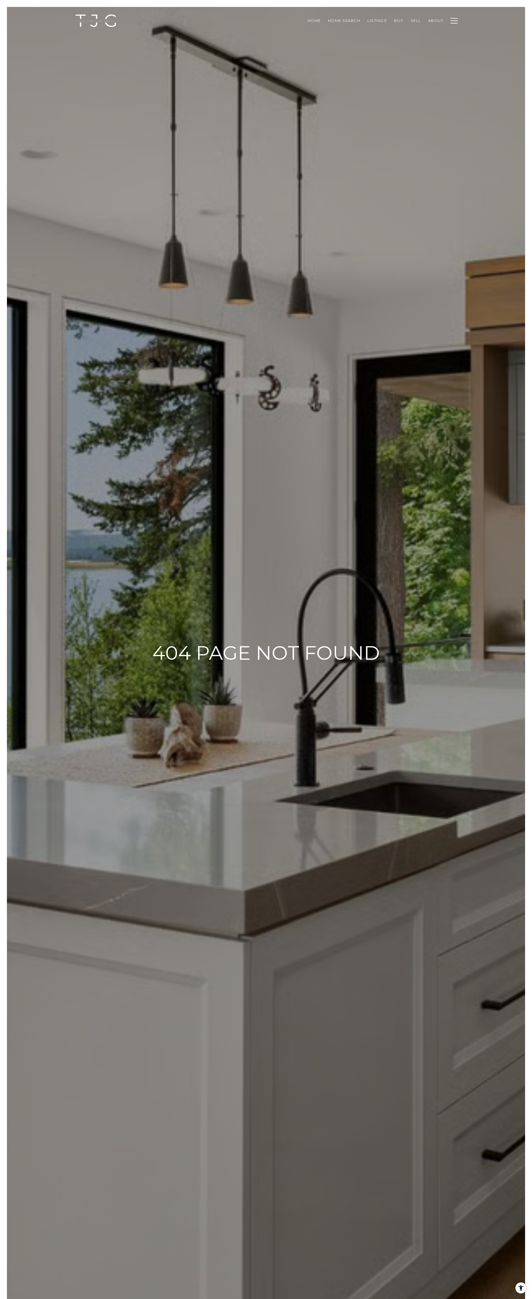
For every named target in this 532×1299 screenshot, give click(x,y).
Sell (416, 20)
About (436, 20)
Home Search (344, 20)
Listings (377, 20)
